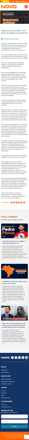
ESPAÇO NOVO (5, 397)
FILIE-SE (3, 390)
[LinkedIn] (23, 357)
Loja (19, 1)
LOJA (2, 395)
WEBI (21, 437)
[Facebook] (15, 357)
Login (25, 1)
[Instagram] (12, 357)
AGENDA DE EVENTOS (7, 381)
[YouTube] (26, 357)
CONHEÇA (4, 370)
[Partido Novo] (5, 358)
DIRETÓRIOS (5, 372)
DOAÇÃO (4, 393)
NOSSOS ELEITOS (6, 407)
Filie (13, 1)
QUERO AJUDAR (6, 379)
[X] (19, 357)
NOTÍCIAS (4, 404)
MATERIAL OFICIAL (6, 384)
